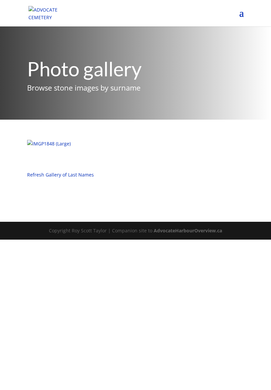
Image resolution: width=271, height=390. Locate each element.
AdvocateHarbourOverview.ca (188, 230)
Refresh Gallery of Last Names (60, 175)
